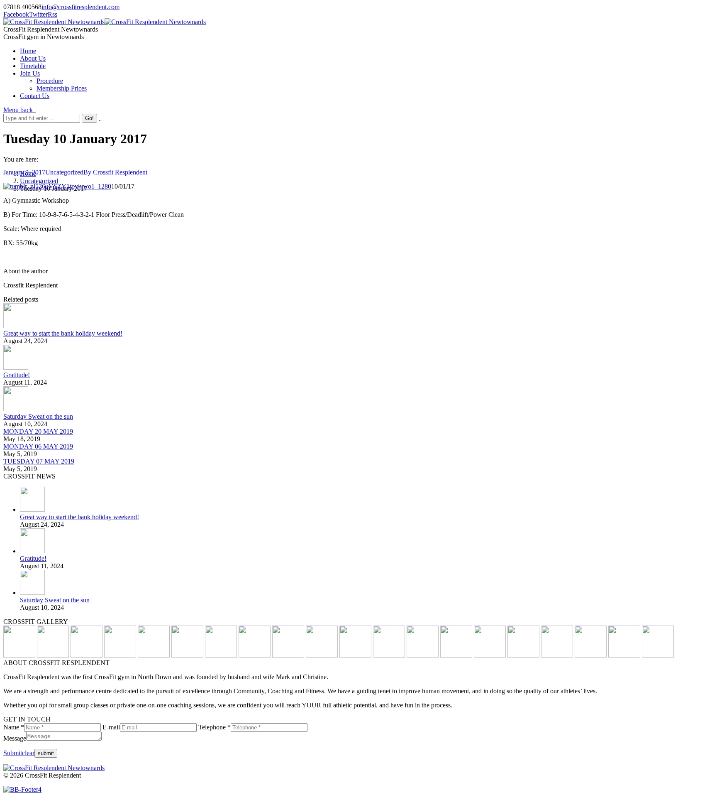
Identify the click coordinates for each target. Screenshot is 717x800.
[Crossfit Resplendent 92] (53, 655)
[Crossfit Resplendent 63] (255, 655)
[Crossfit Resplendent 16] (557, 655)
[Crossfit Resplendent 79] (120, 655)
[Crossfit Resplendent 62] (288, 655)
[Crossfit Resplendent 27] (490, 655)
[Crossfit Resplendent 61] (322, 655)
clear (28, 752)
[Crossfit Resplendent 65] (221, 655)
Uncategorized (39, 180)
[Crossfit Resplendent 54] (389, 655)
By (115, 172)
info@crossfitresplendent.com (80, 6)
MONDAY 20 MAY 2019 (38, 431)
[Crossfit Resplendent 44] (423, 655)
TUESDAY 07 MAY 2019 (38, 461)
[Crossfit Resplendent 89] (86, 655)
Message (14, 738)
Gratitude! (16, 374)
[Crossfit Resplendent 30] (456, 655)
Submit (12, 752)
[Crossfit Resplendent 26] (523, 655)
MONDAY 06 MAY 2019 (38, 446)
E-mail (111, 727)
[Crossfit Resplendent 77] (154, 655)
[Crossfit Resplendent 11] (591, 655)
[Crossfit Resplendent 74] (187, 655)
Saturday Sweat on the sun (38, 416)
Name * (13, 727)
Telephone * (214, 727)
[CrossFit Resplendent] (658, 655)
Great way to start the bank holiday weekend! (62, 333)
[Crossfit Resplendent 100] (19, 655)
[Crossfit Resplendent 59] (355, 655)
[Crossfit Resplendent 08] (624, 655)
